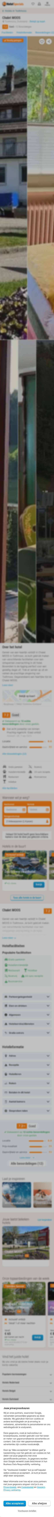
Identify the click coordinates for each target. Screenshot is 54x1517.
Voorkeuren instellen (27, 1511)
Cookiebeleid (27, 1487)
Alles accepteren (15, 1503)
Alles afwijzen (39, 1503)
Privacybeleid (9, 1487)
